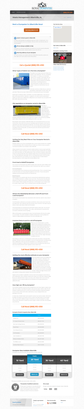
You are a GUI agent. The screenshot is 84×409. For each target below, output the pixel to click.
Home (13, 12)
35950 (54, 47)
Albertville (69, 17)
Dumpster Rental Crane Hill (58, 69)
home (65, 17)
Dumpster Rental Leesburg (58, 66)
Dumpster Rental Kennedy (58, 68)
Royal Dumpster (17, 402)
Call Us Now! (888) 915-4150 (31, 30)
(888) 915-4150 (67, 12)
